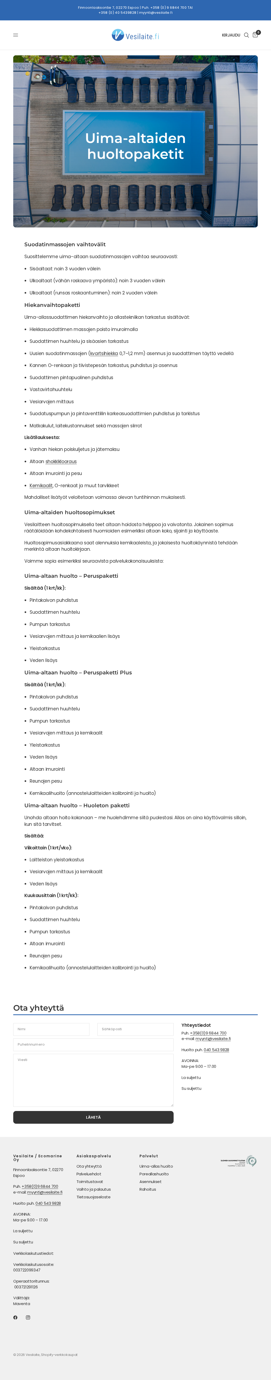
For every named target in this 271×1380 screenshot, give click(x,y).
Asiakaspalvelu (93, 1156)
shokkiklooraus (61, 461)
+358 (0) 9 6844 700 (168, 7)
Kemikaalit (41, 485)
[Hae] (246, 35)
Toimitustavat (89, 1181)
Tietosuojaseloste (93, 1197)
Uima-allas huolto (156, 1166)
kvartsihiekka (104, 353)
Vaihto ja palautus (93, 1189)
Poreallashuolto (154, 1174)
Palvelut (148, 1156)
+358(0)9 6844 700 (208, 1033)
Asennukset (150, 1181)
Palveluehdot (88, 1174)
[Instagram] (32, 1317)
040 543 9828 (216, 1049)
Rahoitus (147, 1189)
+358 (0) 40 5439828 (117, 12)
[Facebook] (19, 1317)
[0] (254, 35)
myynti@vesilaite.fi (156, 12)
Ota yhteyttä (89, 1166)
